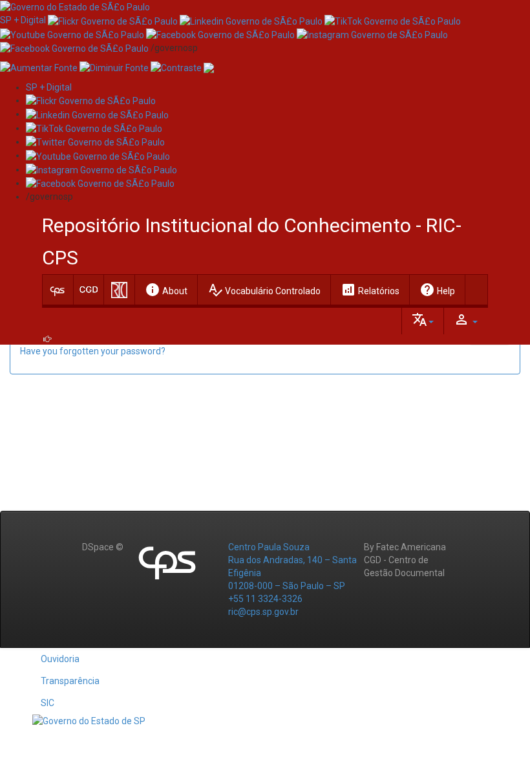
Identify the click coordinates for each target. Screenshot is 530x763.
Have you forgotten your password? (92, 351)
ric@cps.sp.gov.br (263, 612)
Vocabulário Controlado (264, 289)
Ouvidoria (60, 659)
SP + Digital (23, 20)
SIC (47, 703)
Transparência (70, 681)
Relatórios (370, 289)
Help (437, 289)
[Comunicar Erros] (209, 67)
